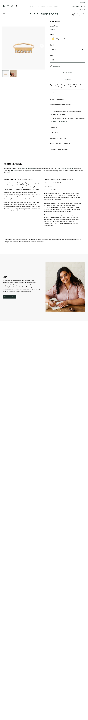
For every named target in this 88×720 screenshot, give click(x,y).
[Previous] (25, 6)
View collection (9, 296)
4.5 (53, 60)
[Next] (63, 6)
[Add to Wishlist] (54, 91)
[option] (23, 48)
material (53, 127)
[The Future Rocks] (44, 14)
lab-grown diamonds (66, 168)
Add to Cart (67, 72)
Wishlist (82, 2)
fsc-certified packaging (59, 149)
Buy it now (67, 80)
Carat (52, 45)
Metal (52, 34)
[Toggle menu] (5, 14)
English (81, 9)
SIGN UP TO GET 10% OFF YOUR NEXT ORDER (44, 6)
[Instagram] (8, 6)
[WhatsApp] (12, 6)
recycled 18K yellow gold (27, 168)
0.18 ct (54, 49)
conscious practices (58, 138)
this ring (15, 170)
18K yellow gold (60, 39)
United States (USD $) (77, 6)
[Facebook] (4, 6)
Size (51, 55)
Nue (53, 29)
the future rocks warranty (60, 143)
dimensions (54, 132)
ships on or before (57, 100)
